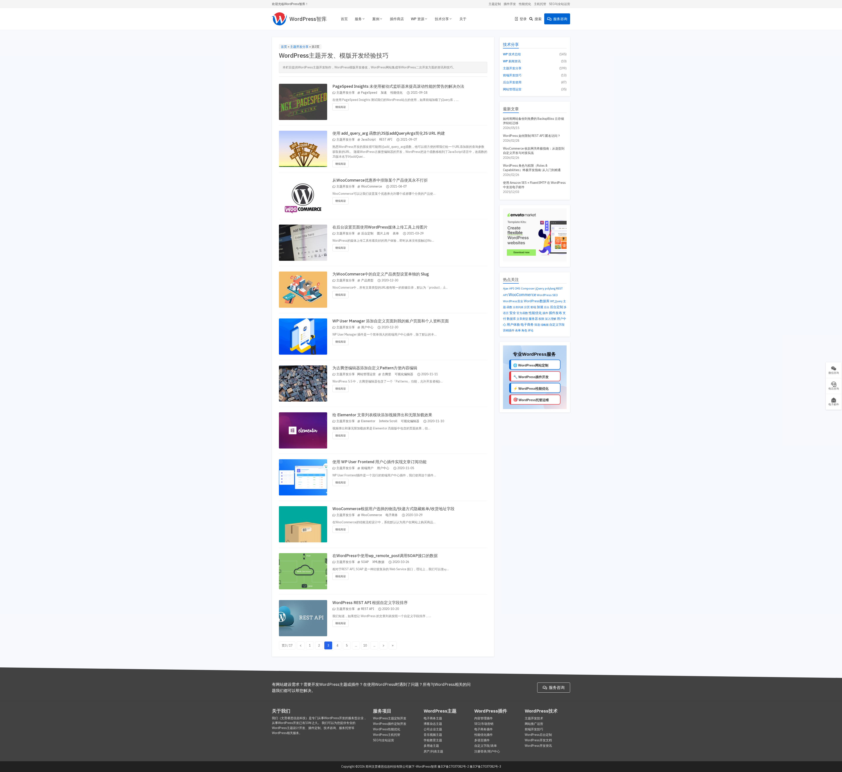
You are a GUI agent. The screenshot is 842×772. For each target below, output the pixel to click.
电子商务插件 (483, 729)
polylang (550, 288)
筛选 (537, 324)
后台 (546, 307)
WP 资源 (417, 19)
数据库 (511, 319)
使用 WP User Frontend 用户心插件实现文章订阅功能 (379, 461)
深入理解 (550, 318)
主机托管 (540, 4)
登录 (523, 19)
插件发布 (555, 313)
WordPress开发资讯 (538, 746)
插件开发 (510, 4)
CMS (517, 288)
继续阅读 (340, 107)
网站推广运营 (534, 724)
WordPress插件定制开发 (389, 724)
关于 (462, 19)
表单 (396, 233)
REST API (385, 139)
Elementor (368, 421)
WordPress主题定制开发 (389, 718)
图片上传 (383, 233)
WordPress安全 (513, 301)
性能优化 (525, 4)
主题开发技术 (534, 718)
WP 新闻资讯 (512, 61)
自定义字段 (557, 324)
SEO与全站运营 (559, 4)
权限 (541, 318)
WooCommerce (371, 186)
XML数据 (378, 562)
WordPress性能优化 (386, 729)
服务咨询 (560, 19)
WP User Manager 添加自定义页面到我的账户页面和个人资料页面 (390, 320)
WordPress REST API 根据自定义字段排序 (370, 602)
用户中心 (367, 327)
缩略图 (545, 324)
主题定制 (495, 4)
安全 (512, 313)
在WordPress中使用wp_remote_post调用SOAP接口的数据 (385, 555)
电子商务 (391, 515)
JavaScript (368, 139)
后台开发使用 (512, 82)
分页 (527, 307)
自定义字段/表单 (485, 746)
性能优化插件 (483, 735)
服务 (358, 19)
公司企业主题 (433, 729)
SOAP (365, 562)
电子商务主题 (433, 718)
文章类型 (522, 318)
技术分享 (442, 19)
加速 (384, 93)
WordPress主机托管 (386, 735)
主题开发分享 (299, 47)
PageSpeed (369, 93)
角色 (524, 330)
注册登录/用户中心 (487, 751)
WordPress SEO (547, 295)
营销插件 (508, 330)
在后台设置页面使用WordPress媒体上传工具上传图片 (380, 227)
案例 (375, 19)
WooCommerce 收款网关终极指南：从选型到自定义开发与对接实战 (533, 151)
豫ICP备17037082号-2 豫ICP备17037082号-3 (469, 766)
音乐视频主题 (433, 735)
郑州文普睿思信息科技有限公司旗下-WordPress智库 (401, 766)
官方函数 (522, 313)
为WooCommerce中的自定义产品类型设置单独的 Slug (380, 274)
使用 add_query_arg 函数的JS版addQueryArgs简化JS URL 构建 (388, 133)
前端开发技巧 (512, 75)
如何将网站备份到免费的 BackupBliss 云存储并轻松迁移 (533, 121)
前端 (533, 307)
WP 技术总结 (512, 54)
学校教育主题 (433, 740)
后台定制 (367, 233)
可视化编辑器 (404, 374)
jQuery (539, 288)
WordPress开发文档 (538, 740)
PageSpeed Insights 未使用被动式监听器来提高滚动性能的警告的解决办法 (398, 86)
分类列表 (518, 307)
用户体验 (513, 324)
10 (365, 645)
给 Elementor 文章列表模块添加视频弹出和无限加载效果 (382, 414)
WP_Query (556, 301)
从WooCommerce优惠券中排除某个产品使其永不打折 (380, 180)
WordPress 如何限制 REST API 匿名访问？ (531, 136)
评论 (530, 330)
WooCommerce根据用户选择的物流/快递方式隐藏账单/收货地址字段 (393, 508)
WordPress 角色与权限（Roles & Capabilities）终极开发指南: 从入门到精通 (532, 168)
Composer (528, 288)
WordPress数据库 (536, 301)
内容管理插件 (483, 718)
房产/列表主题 (433, 751)
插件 (545, 313)
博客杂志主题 (433, 724)
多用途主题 (431, 746)
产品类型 (367, 280)
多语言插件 (482, 740)
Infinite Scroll (388, 421)
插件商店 (397, 19)
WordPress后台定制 (538, 735)
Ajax (505, 288)
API (511, 288)
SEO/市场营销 (483, 724)
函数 (509, 307)
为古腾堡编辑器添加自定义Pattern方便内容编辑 (374, 367)
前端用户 (367, 468)
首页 (344, 19)
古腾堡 (386, 374)
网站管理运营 (366, 374)
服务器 (533, 319)
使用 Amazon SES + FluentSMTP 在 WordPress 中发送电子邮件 (534, 185)
